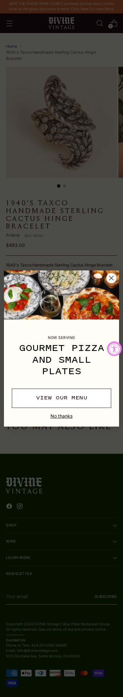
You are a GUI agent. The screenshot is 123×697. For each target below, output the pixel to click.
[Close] (111, 278)
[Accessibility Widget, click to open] (114, 348)
